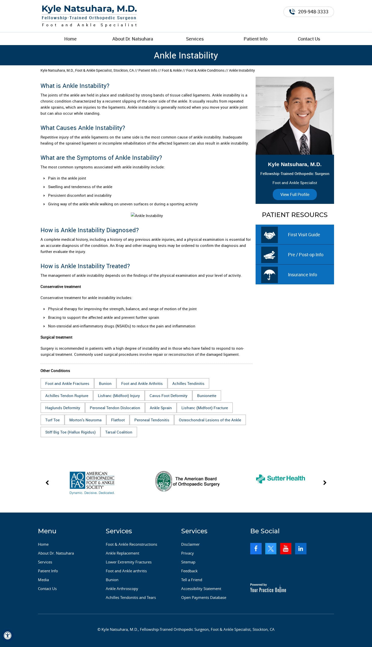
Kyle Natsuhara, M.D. (295, 164)
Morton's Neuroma (85, 419)
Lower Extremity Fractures (129, 561)
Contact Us (309, 39)
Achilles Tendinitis (188, 383)
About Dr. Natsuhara (132, 39)
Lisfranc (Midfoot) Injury (119, 395)
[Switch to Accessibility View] (7, 635)
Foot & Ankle (172, 70)
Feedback (189, 570)
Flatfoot (118, 419)
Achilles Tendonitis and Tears (131, 597)
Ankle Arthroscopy (122, 588)
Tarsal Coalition (118, 432)
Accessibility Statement (201, 588)
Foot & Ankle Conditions (205, 70)
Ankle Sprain (161, 407)
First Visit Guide (304, 234)
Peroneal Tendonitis (151, 419)
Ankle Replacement (122, 553)
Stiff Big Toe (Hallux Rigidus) (70, 432)
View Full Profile (294, 194)
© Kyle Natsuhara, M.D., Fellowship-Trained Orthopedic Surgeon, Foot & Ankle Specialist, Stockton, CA (186, 629)
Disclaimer (190, 544)
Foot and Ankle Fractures (67, 383)
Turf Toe (52, 419)
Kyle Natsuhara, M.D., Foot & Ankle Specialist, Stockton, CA (87, 70)
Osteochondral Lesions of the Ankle (210, 419)
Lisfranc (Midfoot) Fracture (204, 407)
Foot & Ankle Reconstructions (131, 544)
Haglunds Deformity (62, 407)
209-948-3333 (313, 12)
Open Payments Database (203, 597)
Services (195, 39)
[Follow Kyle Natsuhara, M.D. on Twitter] (271, 548)
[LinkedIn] (300, 548)
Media (43, 579)
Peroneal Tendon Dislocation (115, 407)
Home (70, 39)
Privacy (187, 553)
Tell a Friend (191, 579)
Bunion (105, 383)
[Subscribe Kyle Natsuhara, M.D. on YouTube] (286, 548)
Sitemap (188, 561)
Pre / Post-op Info (305, 254)
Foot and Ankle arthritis (126, 570)
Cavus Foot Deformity (169, 395)
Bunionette (206, 395)
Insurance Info (302, 274)
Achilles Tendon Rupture (66, 395)
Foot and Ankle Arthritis (142, 383)
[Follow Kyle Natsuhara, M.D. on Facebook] (256, 548)
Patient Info (255, 39)
